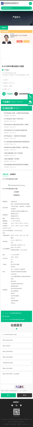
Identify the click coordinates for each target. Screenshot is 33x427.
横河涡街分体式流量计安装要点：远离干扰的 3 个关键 (17, 147)
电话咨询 (30, 98)
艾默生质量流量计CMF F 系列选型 (13, 153)
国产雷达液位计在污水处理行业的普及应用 (15, 130)
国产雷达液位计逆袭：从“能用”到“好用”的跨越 (16, 113)
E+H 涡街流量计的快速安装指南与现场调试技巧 (17, 141)
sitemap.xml (26, 424)
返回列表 (7, 316)
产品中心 (4, 27)
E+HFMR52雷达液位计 (15, 313)
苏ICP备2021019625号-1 (18, 421)
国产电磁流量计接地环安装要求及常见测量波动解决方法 (17, 164)
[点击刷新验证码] (19, 386)
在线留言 (13, 174)
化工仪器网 (13, 424)
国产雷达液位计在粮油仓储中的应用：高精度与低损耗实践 (17, 124)
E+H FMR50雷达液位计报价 (17, 319)
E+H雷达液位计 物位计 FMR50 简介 (14, 118)
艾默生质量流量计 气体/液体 (11, 159)
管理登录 (19, 424)
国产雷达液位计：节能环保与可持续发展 (15, 136)
